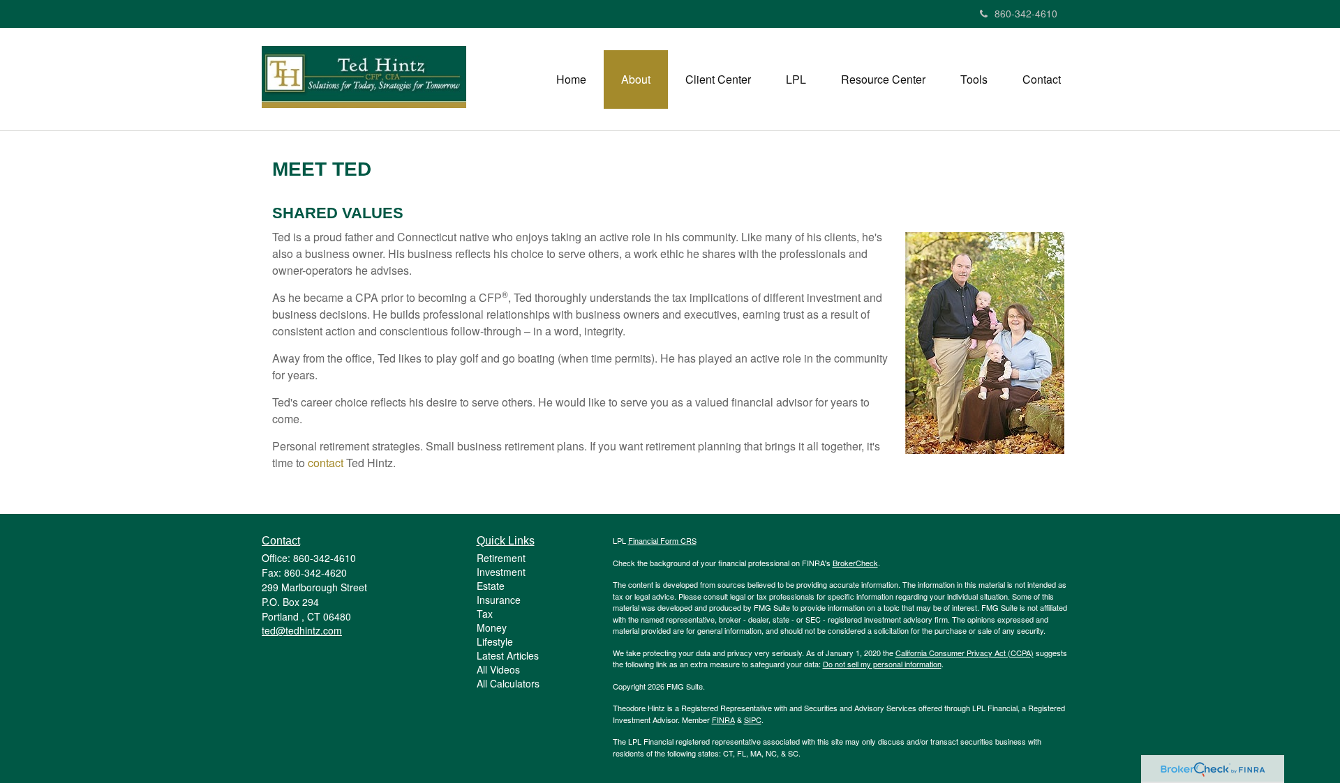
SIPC (752, 719)
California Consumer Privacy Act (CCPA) (964, 652)
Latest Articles (508, 655)
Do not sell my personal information (882, 663)
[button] (636, 79)
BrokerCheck (855, 562)
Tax (485, 614)
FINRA (723, 719)
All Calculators (508, 683)
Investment (501, 572)
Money (492, 627)
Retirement (501, 558)
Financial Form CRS (662, 540)
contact (325, 463)
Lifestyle (495, 641)
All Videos (498, 669)
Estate (491, 586)
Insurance (499, 600)
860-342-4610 (1026, 13)
